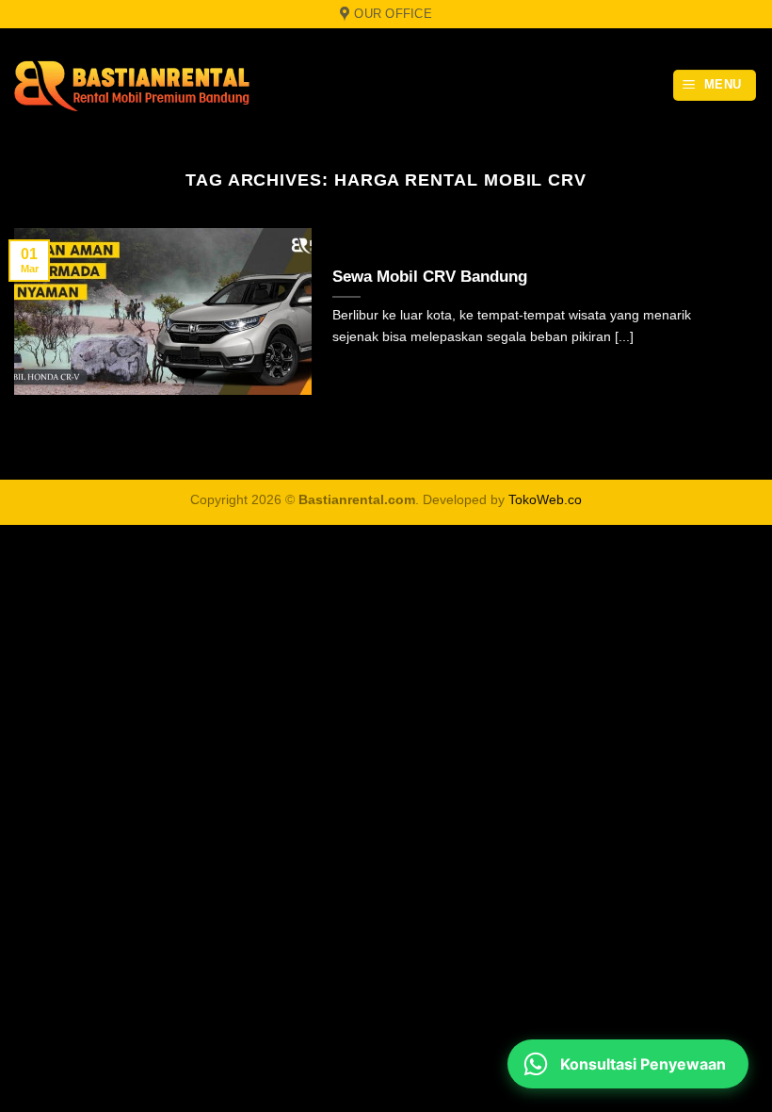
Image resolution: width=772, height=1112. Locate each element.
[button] (715, 85)
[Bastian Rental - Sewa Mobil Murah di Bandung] (131, 86)
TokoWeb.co (545, 499)
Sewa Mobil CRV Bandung (429, 277)
